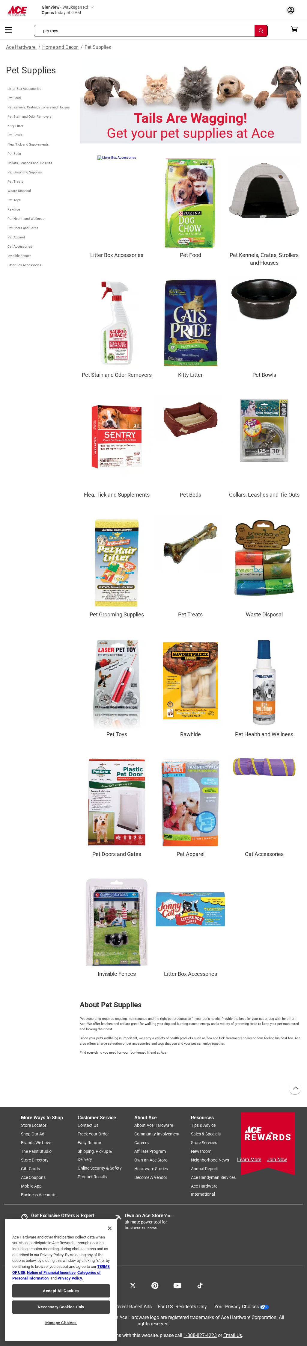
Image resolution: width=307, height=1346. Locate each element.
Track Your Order (93, 1134)
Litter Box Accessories (24, 89)
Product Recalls (92, 1176)
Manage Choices (61, 1323)
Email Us (232, 1335)
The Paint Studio (36, 1151)
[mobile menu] (8, 29)
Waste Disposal (19, 191)
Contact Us (88, 1125)
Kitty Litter (15, 126)
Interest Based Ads (132, 1306)
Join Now (277, 1159)
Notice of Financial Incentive (51, 1272)
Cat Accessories (19, 247)
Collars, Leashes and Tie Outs (29, 163)
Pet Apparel (16, 237)
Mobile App (31, 1186)
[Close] (109, 1228)
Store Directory (35, 1160)
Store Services (204, 1142)
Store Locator (33, 1125)
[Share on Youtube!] (177, 1285)
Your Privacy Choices (236, 1306)
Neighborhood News (210, 1160)
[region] (61, 1280)
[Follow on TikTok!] (200, 1285)
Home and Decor (60, 47)
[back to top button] (294, 1088)
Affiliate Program (150, 1151)
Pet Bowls (14, 135)
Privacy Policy (70, 1278)
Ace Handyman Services (213, 1177)
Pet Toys (13, 200)
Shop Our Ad (32, 1134)
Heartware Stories (151, 1168)
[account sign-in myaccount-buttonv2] (292, 10)
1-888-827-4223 (200, 1335)
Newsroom (201, 1151)
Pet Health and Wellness (25, 219)
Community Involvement (157, 1134)
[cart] (296, 29)
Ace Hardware (21, 47)
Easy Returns (90, 1142)
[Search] (261, 31)
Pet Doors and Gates (22, 228)
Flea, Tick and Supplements (28, 144)
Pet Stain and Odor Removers (29, 117)
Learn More (249, 1159)
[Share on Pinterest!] (154, 1285)
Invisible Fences (19, 256)
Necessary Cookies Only (61, 1307)
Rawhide (13, 209)
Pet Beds (14, 154)
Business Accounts (38, 1194)
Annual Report (204, 1168)
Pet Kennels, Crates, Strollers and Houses (38, 107)
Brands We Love (36, 1142)
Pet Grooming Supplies (24, 172)
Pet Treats (15, 182)
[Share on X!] (132, 1285)
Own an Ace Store (150, 1160)
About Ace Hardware (153, 1125)
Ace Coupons (33, 1177)
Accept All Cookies (61, 1290)
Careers (141, 1142)
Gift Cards (30, 1168)
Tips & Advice (203, 1125)
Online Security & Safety (100, 1168)
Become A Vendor (150, 1177)
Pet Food (14, 98)
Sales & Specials (206, 1134)
